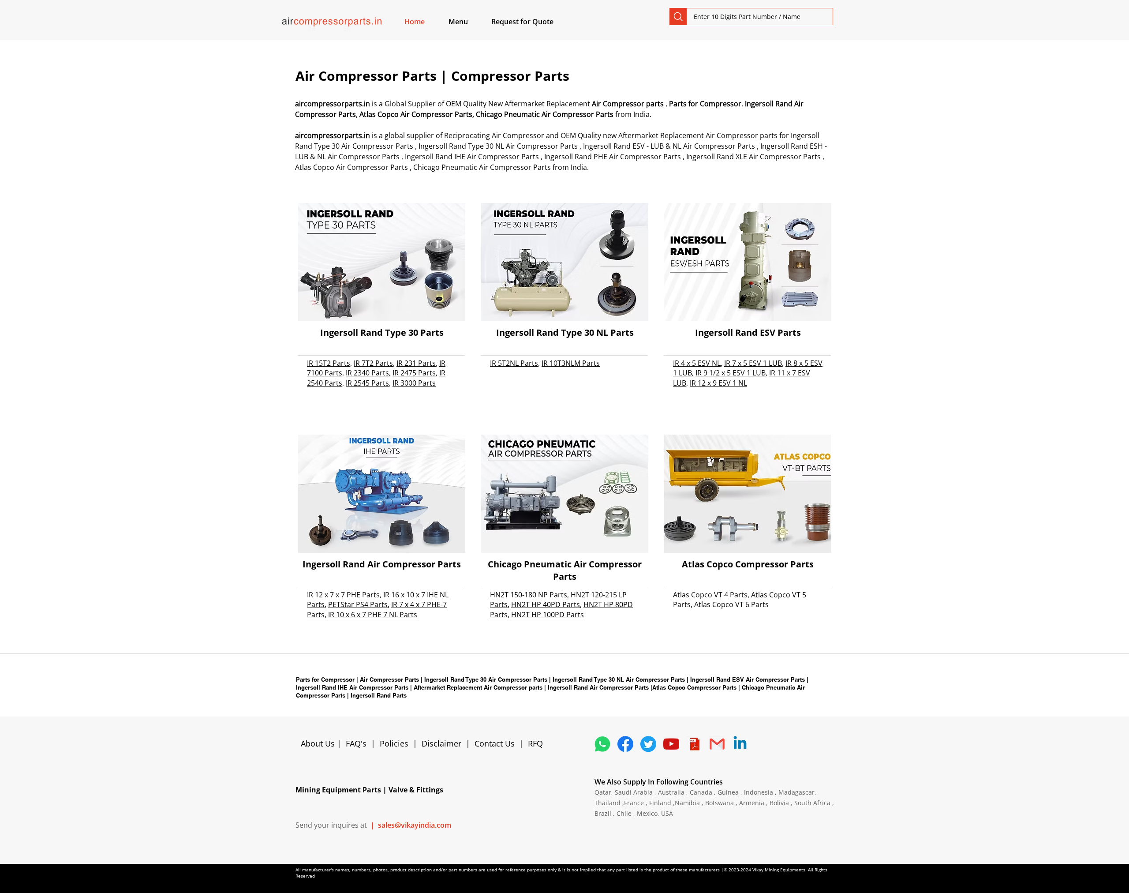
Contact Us (495, 743)
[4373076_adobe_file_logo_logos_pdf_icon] (694, 744)
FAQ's (356, 743)
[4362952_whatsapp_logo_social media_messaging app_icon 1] (602, 744)
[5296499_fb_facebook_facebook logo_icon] (625, 744)
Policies (394, 743)
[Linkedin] (740, 744)
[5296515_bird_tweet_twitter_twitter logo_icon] (648, 744)
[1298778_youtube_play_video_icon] (671, 744)
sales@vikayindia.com (414, 825)
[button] (468, 21)
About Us (319, 743)
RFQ (535, 743)
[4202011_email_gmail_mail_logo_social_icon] (717, 744)
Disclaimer (444, 743)
